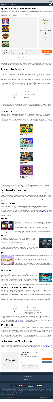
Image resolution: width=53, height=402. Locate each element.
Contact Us (26, 379)
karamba (31, 386)
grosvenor (13, 386)
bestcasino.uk (11, 397)
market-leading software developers (42, 211)
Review (47, 362)
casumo (39, 386)
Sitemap (41, 397)
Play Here (47, 51)
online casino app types (27, 194)
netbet (22, 386)
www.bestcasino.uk (8, 4)
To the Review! (47, 54)
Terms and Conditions (28, 0)
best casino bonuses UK (20, 321)
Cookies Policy (42, 0)
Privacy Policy (35, 0)
